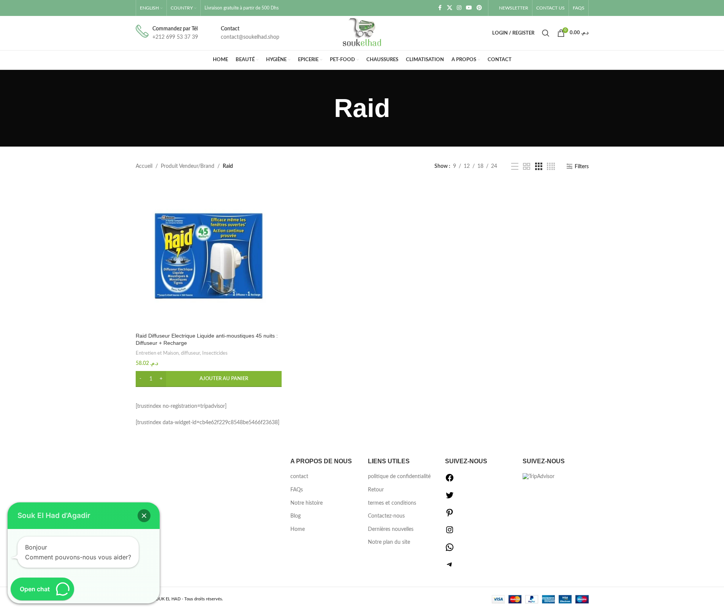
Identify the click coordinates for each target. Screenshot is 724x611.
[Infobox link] (167, 33)
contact (299, 476)
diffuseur (190, 353)
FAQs (296, 490)
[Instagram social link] (459, 8)
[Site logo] (362, 33)
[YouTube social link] (469, 8)
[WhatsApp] (449, 550)
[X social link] (450, 8)
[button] (209, 379)
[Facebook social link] (440, 8)
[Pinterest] (449, 515)
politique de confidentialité (399, 476)
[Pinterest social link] (479, 8)
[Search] (545, 33)
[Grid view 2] (526, 167)
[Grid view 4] (551, 167)
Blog (295, 516)
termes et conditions (392, 503)
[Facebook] (449, 480)
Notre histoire (306, 503)
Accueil (144, 166)
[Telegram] (449, 567)
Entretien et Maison (157, 353)
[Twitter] (449, 498)
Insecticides (215, 353)
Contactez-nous (386, 516)
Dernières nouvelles (390, 529)
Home (297, 529)
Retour (376, 490)
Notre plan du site (389, 542)
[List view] (514, 167)
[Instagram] (449, 532)
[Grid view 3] (538, 167)
